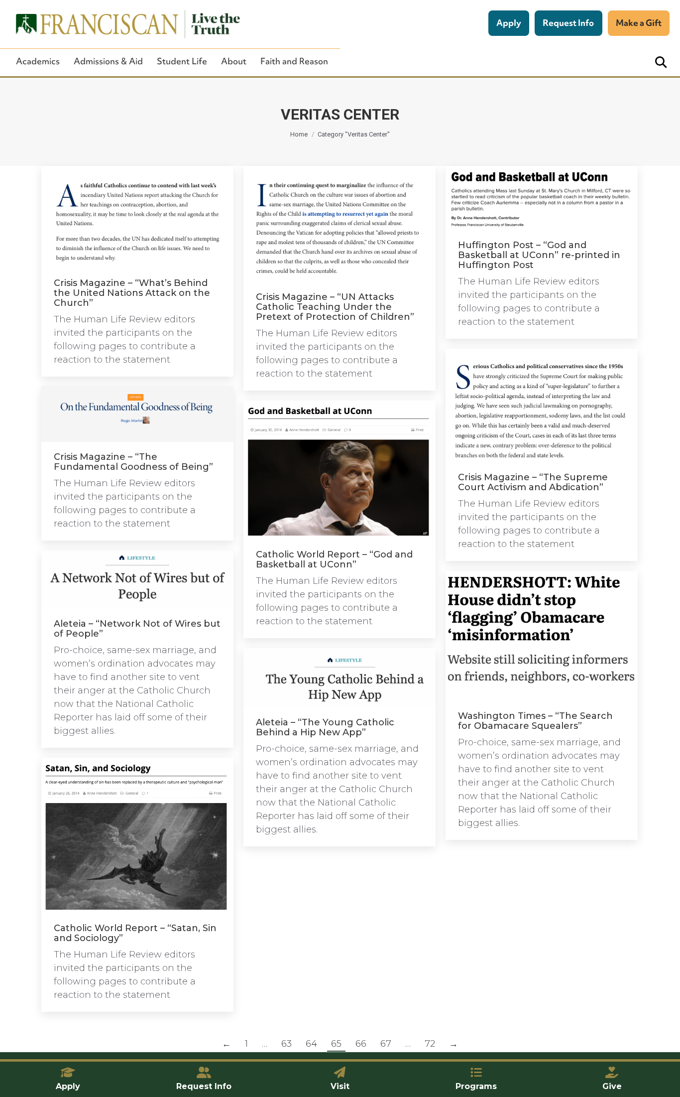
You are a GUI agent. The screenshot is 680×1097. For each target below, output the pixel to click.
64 (311, 1043)
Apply (508, 22)
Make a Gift (639, 22)
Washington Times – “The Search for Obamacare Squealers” (535, 720)
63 (286, 1043)
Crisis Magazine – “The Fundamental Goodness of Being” (133, 461)
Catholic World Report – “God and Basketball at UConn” (334, 559)
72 (430, 1043)
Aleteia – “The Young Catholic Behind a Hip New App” (325, 727)
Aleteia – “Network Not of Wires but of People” (137, 628)
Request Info (568, 22)
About (233, 61)
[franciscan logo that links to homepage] (122, 24)
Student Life (182, 61)
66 (360, 1043)
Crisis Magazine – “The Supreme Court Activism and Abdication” (533, 482)
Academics (38, 61)
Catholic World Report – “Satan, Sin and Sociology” (135, 933)
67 (385, 1043)
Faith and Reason (294, 61)
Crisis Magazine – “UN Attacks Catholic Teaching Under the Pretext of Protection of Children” (335, 306)
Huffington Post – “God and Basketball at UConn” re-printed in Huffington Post (539, 255)
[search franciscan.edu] (661, 62)
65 (336, 1043)
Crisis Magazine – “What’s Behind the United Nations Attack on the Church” (132, 292)
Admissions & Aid (108, 61)
